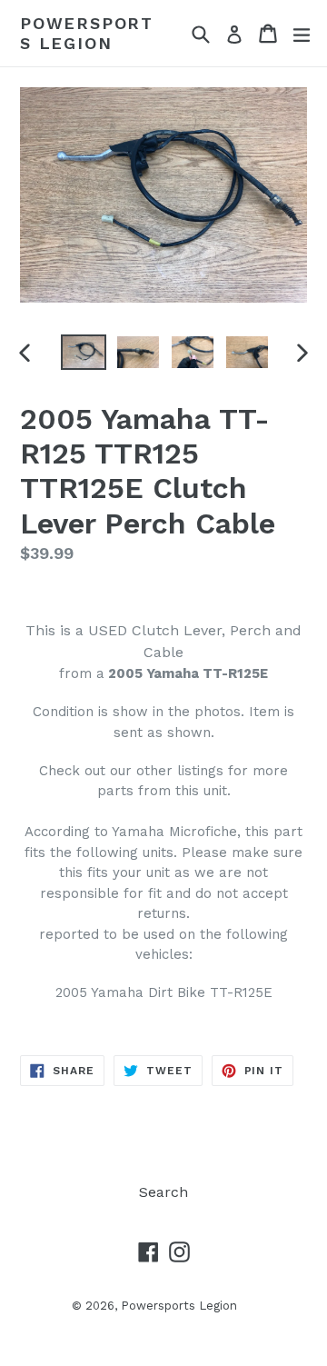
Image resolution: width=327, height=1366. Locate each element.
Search (163, 1192)
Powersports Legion (87, 33)
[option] (83, 352)
